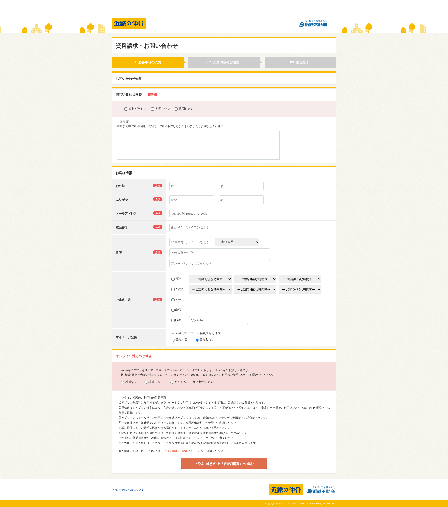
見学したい (162, 109)
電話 (178, 279)
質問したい (186, 109)
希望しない (156, 382)
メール (179, 299)
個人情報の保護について (130, 489)
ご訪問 (179, 289)
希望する (131, 382)
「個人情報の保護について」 (182, 451)
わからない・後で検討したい (194, 382)
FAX (178, 320)
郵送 (178, 310)
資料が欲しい (138, 109)
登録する (181, 339)
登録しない (207, 339)
